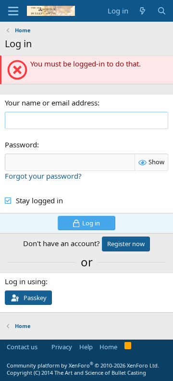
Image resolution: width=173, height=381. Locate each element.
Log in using (25, 281)
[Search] (161, 11)
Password (21, 144)
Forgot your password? (43, 176)
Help (86, 346)
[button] (13, 11)
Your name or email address (51, 102)
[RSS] (128, 347)
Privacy (61, 346)
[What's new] (142, 11)
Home (108, 346)
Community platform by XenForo (83, 365)
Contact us (22, 346)
